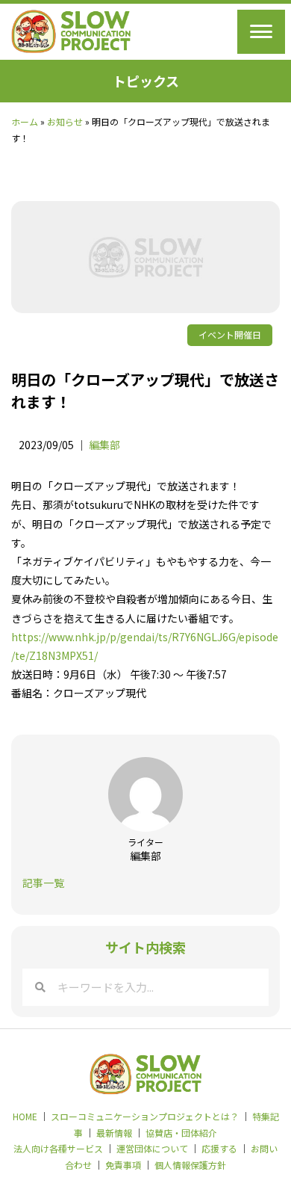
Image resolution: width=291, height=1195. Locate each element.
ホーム (24, 121)
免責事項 (123, 1164)
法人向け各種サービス (58, 1148)
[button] (261, 32)
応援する (219, 1148)
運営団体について (152, 1148)
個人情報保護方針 (190, 1164)
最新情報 (114, 1132)
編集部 (104, 444)
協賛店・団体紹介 (181, 1132)
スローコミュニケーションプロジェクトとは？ (145, 1116)
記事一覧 (43, 882)
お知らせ (65, 121)
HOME (25, 1116)
